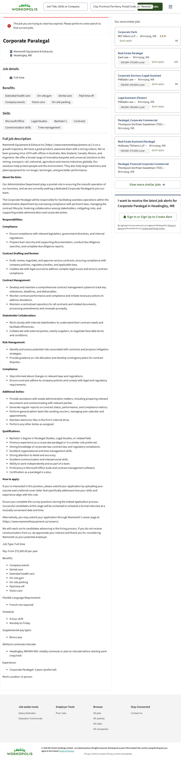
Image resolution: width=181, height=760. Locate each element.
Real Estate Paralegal (130, 53)
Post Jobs (61, 713)
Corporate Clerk (127, 32)
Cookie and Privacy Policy (153, 228)
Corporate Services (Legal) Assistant (139, 76)
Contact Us (136, 713)
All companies (100, 729)
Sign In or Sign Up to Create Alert (149, 217)
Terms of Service (66, 751)
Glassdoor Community (30, 718)
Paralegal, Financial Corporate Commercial (143, 164)
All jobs (97, 713)
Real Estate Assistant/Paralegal (136, 142)
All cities (97, 723)
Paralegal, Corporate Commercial (137, 120)
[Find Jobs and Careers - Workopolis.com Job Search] (24, 7)
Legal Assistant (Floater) (132, 98)
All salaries (99, 718)
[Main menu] (170, 7)
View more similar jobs (145, 185)
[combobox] (65, 7)
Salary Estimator (27, 713)
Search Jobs (150, 7)
